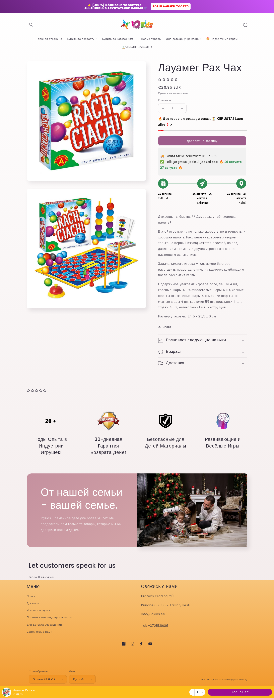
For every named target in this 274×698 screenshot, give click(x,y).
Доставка (33, 603)
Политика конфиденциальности (49, 617)
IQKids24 (216, 679)
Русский (78, 679)
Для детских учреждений (44, 625)
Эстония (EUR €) (44, 679)
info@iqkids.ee (153, 614)
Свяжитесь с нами (40, 632)
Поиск (31, 596)
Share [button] (167, 327)
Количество (165, 100)
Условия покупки (38, 610)
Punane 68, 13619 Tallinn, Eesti (165, 605)
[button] (31, 24)
